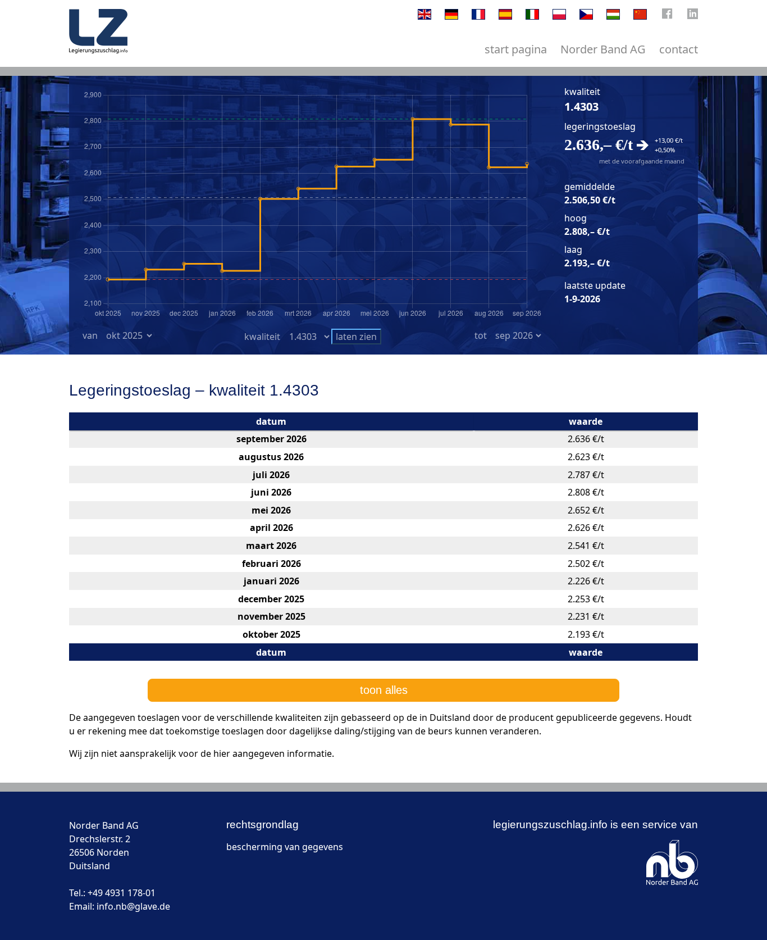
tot (480, 335)
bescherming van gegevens (284, 847)
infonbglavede (133, 906)
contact (678, 49)
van (90, 335)
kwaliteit (262, 336)
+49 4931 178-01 (122, 893)
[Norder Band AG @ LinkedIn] (692, 16)
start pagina (516, 49)
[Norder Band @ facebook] (667, 16)
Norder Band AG (603, 49)
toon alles (384, 690)
